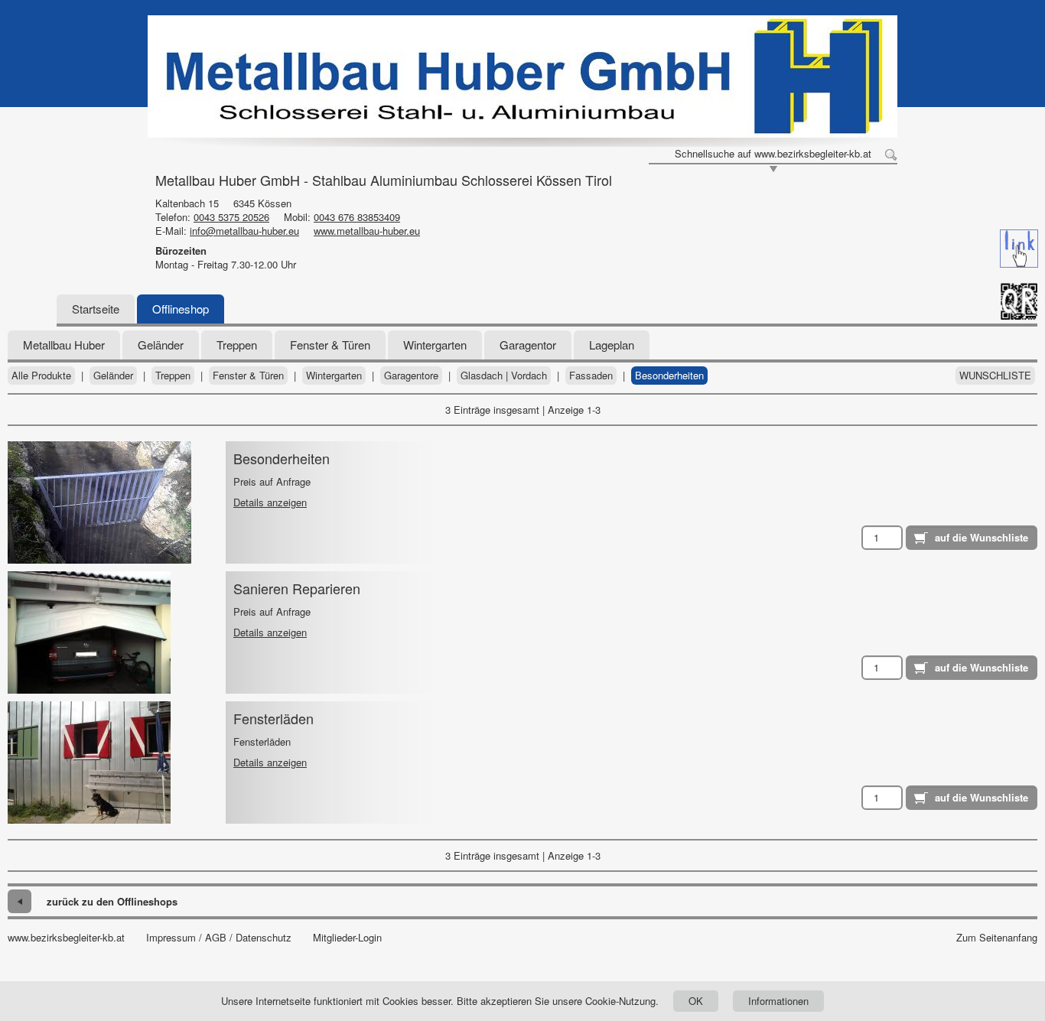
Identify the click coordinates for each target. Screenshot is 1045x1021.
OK (696, 1000)
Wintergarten (435, 345)
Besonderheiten (669, 375)
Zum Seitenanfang (996, 938)
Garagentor (528, 345)
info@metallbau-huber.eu (244, 230)
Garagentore (411, 375)
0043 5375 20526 (231, 217)
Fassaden (591, 375)
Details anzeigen (270, 502)
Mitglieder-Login (347, 938)
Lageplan (611, 345)
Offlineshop (180, 309)
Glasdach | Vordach (504, 375)
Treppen (236, 345)
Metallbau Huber (64, 345)
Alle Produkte (41, 375)
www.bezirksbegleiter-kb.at (66, 938)
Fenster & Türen (330, 345)
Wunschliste (995, 375)
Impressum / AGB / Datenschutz (218, 938)
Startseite (95, 309)
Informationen (778, 1000)
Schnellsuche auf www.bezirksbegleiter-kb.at (773, 154)
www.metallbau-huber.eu (367, 230)
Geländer (161, 345)
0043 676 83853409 (357, 217)
